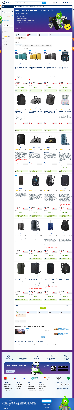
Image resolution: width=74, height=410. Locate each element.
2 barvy (38, 107)
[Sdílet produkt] (52, 10)
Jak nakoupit (18, 388)
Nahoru (17, 305)
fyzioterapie (60, 333)
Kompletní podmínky (18, 28)
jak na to (27, 328)
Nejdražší (42, 45)
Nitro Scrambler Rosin (19, 279)
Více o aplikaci (9, 371)
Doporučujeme (18, 45)
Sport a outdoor (32, 6)
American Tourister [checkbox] (7, 43)
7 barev (65, 63)
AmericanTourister (34, 345)
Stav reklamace (18, 386)
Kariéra (29, 394)
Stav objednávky (19, 384)
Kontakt (29, 384)
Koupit (26, 83)
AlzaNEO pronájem (42, 386)
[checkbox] (7, 15)
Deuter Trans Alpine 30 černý (34, 236)
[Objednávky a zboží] (63, 2)
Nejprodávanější (25, 45)
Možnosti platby (7, 386)
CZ (59, 389)
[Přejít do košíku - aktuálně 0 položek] (71, 2)
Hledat (44, 2)
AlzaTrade (41, 394)
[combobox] (28, 3)
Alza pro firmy (41, 384)
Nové (4, 30)
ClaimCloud (24, 321)
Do (12, 11)
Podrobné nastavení (46, 404)
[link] (8, 50)
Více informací (5, 408)
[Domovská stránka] (15, 6)
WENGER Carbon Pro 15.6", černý (64, 279)
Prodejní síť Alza (7, 390)
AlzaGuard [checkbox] (5, 40)
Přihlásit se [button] (57, 3)
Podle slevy (32, 45)
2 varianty (33, 107)
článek (59, 328)
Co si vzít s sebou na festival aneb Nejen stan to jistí (37, 328)
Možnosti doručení (7, 384)
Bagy (18, 321)
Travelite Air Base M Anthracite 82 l (21, 236)
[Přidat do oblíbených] (25, 66)
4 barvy (65, 188)
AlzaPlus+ (41, 388)
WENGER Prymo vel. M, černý (20, 151)
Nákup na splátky (7, 392)
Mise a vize (30, 392)
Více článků (43, 337)
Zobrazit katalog (5, 6)
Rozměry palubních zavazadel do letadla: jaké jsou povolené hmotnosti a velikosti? (63, 329)
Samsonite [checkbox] (5, 44)
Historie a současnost (32, 390)
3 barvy (21, 63)
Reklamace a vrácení (8, 388)
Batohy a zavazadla (40, 6)
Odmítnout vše (46, 407)
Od (2, 11)
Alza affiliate (41, 390)
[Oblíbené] (65, 2)
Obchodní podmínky (7, 394)
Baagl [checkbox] (5, 41)
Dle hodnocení (48, 45)
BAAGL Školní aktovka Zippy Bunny (65, 111)
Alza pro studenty (42, 392)
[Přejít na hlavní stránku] (6, 2)
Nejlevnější (37, 45)
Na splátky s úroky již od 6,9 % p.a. (23, 6)
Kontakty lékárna (31, 386)
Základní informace (31, 388)
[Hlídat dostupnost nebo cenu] (27, 66)
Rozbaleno (5, 31)
